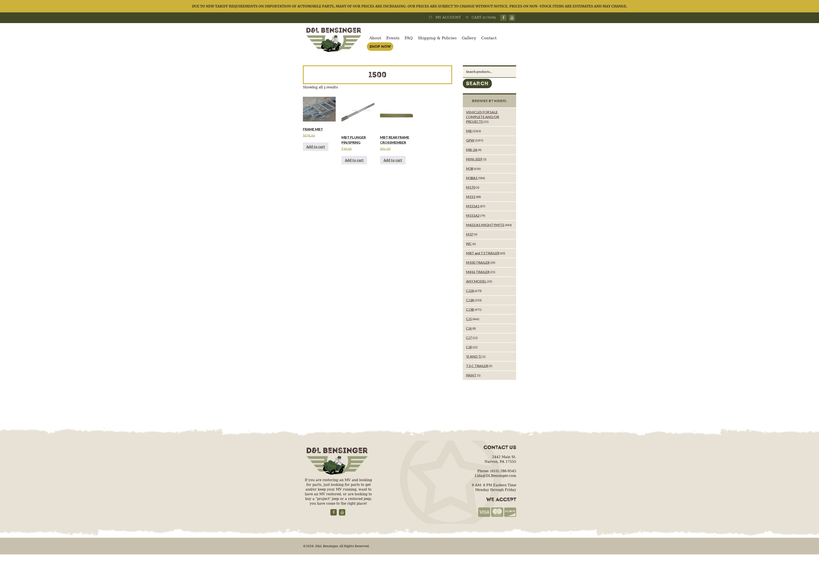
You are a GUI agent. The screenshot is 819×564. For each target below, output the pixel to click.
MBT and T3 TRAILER (482, 253)
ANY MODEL (476, 281)
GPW (470, 140)
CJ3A (470, 300)
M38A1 (472, 178)
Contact (489, 38)
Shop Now (380, 46)
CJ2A (470, 291)
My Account (446, 17)
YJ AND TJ (474, 356)
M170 (470, 187)
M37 (469, 234)
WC (469, 244)
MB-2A (471, 150)
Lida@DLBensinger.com (495, 476)
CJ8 (469, 347)
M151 (470, 197)
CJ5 (469, 319)
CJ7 (469, 337)
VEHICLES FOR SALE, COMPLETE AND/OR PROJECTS (482, 116)
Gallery (469, 38)
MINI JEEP (474, 159)
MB (469, 131)
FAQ (409, 38)
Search (477, 83)
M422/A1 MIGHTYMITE (485, 225)
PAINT (471, 375)
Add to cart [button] (315, 147)
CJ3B (470, 309)
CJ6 (469, 328)
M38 (469, 168)
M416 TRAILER (477, 272)
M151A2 (472, 215)
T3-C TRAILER (477, 366)
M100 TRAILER (477, 262)
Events (392, 38)
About (375, 38)
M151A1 (472, 206)
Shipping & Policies (437, 38)
